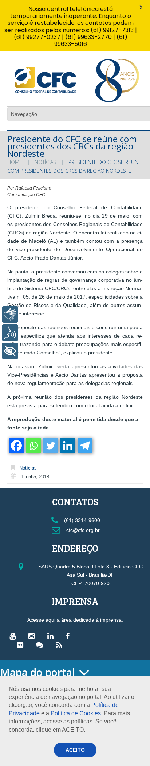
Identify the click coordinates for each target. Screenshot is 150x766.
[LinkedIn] (52, 635)
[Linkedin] (67, 445)
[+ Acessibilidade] (10, 351)
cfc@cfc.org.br (82, 530)
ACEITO (75, 750)
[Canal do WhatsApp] (41, 644)
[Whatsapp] (33, 445)
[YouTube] (14, 635)
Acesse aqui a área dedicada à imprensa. (75, 620)
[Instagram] (33, 635)
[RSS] (61, 644)
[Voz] (10, 332)
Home (14, 162)
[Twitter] (50, 445)
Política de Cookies (76, 713)
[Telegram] (84, 445)
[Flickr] (22, 644)
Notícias (45, 162)
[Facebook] (16, 445)
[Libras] (10, 314)
